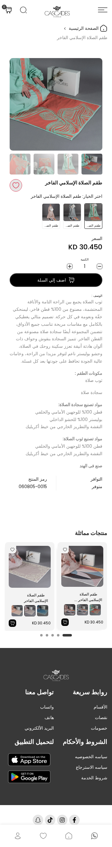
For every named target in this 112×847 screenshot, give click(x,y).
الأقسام (100, 707)
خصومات (99, 728)
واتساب (47, 707)
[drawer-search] (23, 10)
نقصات (101, 717)
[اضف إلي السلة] (65, 622)
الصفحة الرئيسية (84, 28)
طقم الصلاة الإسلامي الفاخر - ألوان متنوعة (88, 597)
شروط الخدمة (94, 778)
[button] (16, 185)
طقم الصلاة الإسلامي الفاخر (36, 597)
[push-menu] (102, 10)
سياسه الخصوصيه (91, 757)
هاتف (49, 717)
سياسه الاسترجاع (91, 767)
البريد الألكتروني (39, 728)
